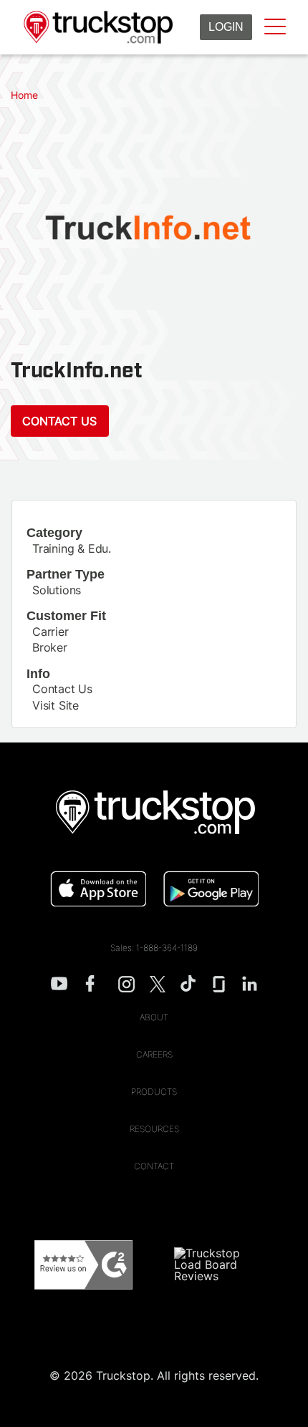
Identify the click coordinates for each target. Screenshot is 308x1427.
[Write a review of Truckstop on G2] (83, 1265)
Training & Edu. (71, 548)
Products (154, 1091)
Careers (154, 1054)
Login (226, 27)
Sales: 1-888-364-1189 (154, 947)
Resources (154, 1128)
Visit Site (55, 705)
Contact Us (59, 421)
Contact (154, 1166)
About (154, 1017)
